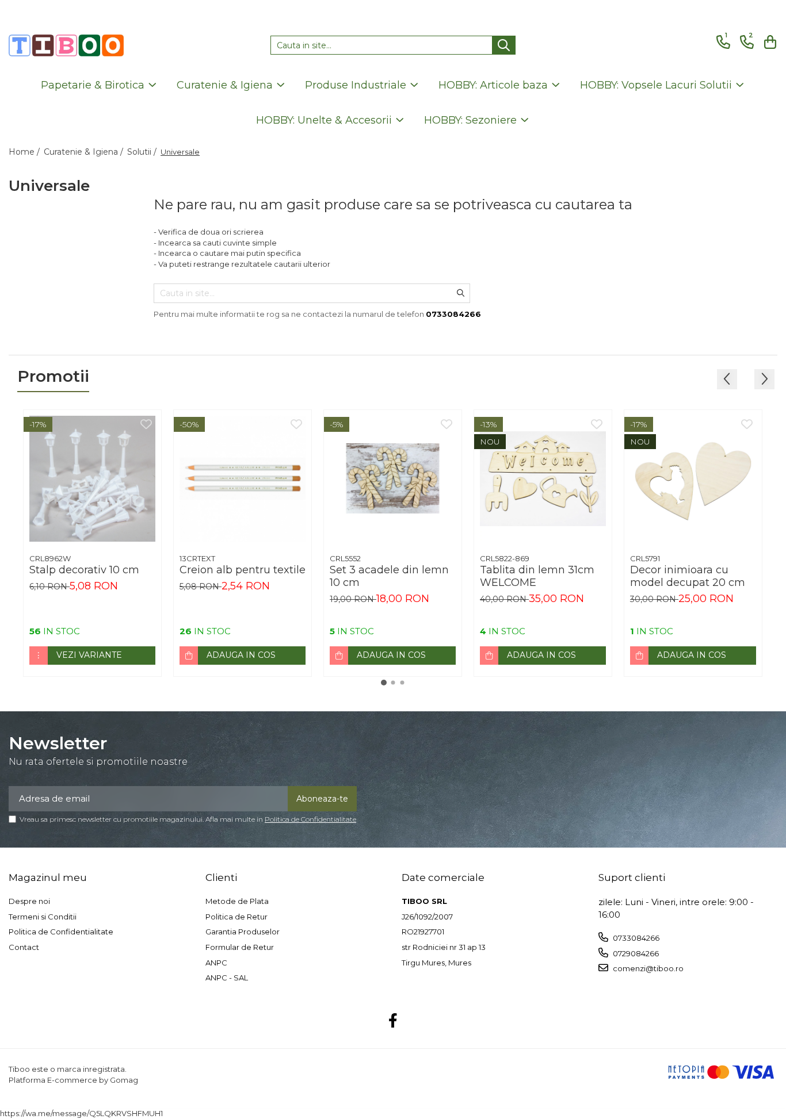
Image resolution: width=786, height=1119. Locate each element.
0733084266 (635, 937)
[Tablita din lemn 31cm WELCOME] (543, 479)
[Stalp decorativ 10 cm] (92, 479)
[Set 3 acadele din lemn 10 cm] (393, 479)
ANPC (216, 962)
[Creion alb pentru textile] (243, 479)
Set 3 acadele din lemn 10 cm (389, 576)
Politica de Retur (236, 916)
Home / (25, 152)
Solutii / (143, 152)
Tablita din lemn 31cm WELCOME (537, 576)
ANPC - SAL (226, 977)
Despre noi (29, 901)
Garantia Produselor (242, 931)
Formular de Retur (239, 947)
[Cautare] (504, 45)
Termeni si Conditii (43, 916)
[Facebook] (393, 1021)
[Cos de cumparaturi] (768, 42)
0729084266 (635, 953)
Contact (24, 947)
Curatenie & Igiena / (84, 152)
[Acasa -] (66, 45)
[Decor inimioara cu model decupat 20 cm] (693, 479)
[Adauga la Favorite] (146, 425)
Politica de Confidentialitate (310, 819)
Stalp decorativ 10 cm (84, 570)
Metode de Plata (237, 901)
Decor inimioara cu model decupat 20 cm (687, 576)
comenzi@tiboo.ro (647, 968)
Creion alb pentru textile (243, 570)
